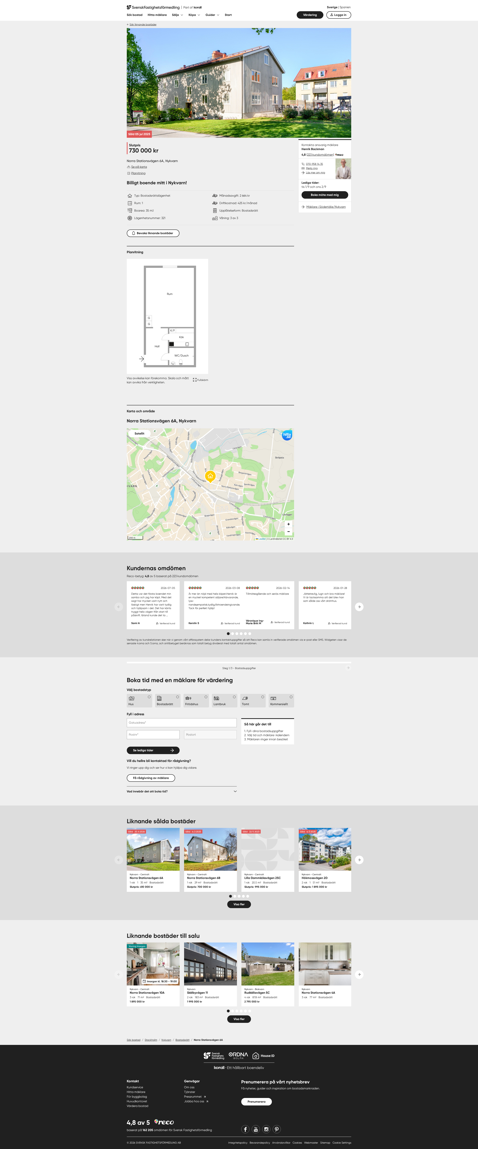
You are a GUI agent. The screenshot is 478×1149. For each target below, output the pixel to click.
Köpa (192, 15)
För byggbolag (137, 1096)
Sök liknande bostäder (143, 24)
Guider (210, 15)
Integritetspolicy (238, 1142)
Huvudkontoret (137, 1101)
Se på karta (139, 167)
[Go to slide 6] (249, 633)
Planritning (138, 173)
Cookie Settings (342, 1142)
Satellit (139, 433)
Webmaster (311, 1142)
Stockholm (151, 1039)
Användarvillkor (281, 1142)
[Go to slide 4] (241, 633)
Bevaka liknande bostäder (155, 233)
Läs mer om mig (315, 172)
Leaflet (262, 538)
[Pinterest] (277, 1129)
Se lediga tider (143, 750)
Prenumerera (257, 1101)
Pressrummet (193, 1096)
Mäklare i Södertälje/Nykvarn (326, 207)
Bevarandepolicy (260, 1142)
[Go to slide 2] (232, 633)
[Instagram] (266, 1129)
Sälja (175, 15)
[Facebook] (245, 1129)
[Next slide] (359, 607)
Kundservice (135, 1087)
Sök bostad (134, 15)
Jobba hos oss (194, 1101)
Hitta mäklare (157, 15)
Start (228, 15)
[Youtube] (256, 1129)
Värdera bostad (137, 1106)
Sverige (332, 7)
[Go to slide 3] (236, 633)
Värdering (310, 15)
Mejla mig (312, 168)
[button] (210, 477)
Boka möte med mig (325, 195)
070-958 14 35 (314, 163)
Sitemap (325, 1142)
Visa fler (239, 904)
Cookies (298, 1142)
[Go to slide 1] (228, 633)
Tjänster (189, 1092)
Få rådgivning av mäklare (151, 778)
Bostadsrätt (183, 1039)
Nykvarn (166, 1039)
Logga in (340, 15)
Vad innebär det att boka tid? (147, 791)
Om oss (189, 1087)
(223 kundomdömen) (320, 154)
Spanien (345, 7)
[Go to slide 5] (245, 633)
